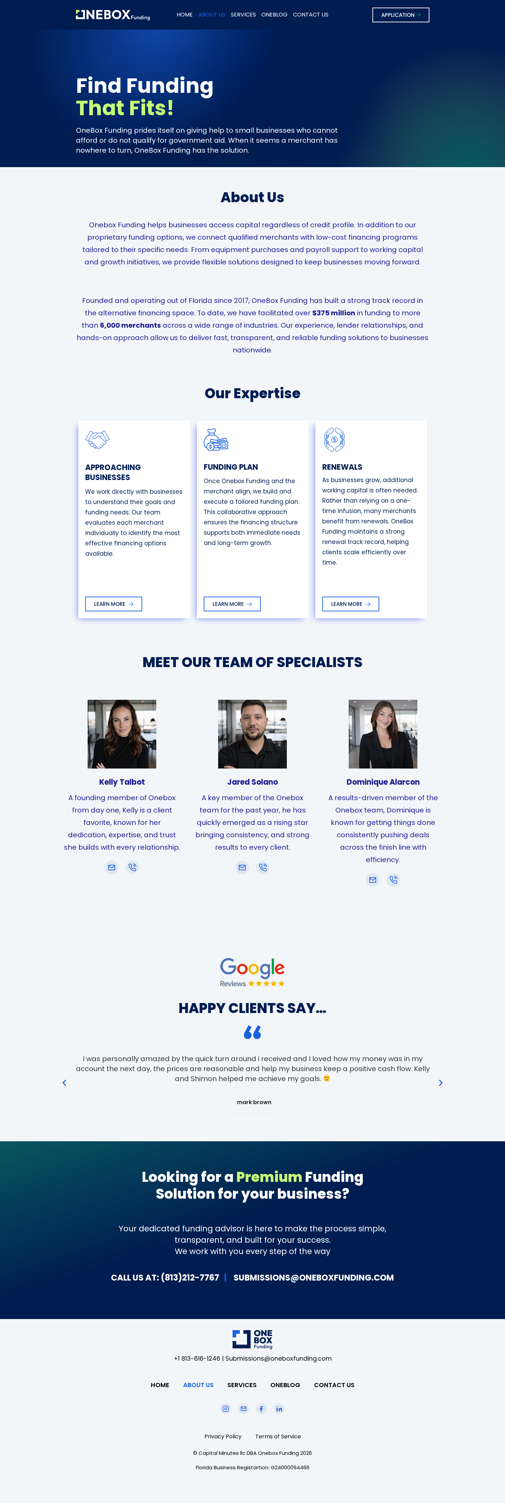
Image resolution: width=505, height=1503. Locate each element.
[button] (64, 1083)
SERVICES (243, 15)
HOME (185, 15)
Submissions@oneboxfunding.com (278, 1358)
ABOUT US (211, 15)
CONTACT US (310, 15)
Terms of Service (278, 1436)
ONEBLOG (274, 15)
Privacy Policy (223, 1436)
